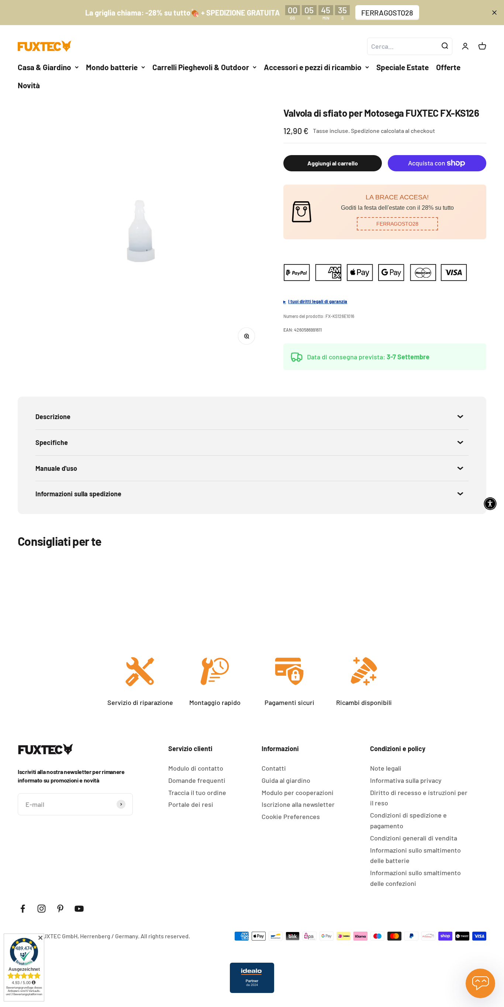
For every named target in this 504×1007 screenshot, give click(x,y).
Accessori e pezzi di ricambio (313, 67)
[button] (397, 223)
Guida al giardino (286, 780)
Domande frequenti (196, 780)
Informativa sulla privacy (406, 780)
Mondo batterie (112, 67)
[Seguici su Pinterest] (60, 909)
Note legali (385, 768)
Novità (29, 85)
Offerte (448, 67)
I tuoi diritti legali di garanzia (317, 301)
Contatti (274, 768)
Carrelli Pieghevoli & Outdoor (200, 67)
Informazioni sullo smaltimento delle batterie (415, 855)
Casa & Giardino (44, 67)
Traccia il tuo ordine (197, 792)
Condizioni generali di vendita (413, 838)
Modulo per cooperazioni (298, 792)
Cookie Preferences (291, 816)
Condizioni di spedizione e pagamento (408, 820)
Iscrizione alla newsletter (298, 804)
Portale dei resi (190, 804)
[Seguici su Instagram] (41, 909)
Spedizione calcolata (377, 130)
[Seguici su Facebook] (23, 909)
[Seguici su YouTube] (79, 909)
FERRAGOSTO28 (387, 12)
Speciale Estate (402, 67)
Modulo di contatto (195, 768)
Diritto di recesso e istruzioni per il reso (418, 797)
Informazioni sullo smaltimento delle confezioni (415, 878)
